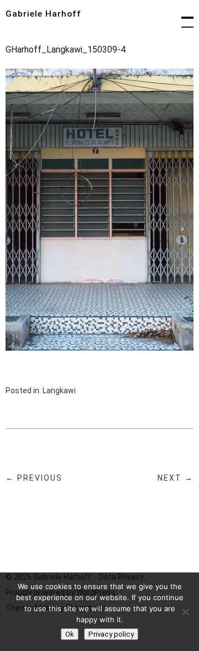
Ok (69, 634)
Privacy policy (111, 634)
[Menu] (182, 17)
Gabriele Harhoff (43, 14)
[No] (185, 611)
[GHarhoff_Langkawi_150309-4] (99, 347)
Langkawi (59, 390)
